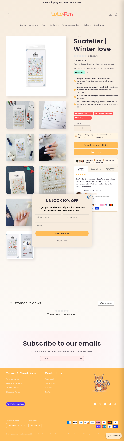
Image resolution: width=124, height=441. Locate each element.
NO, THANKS (62, 241)
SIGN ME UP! (62, 233)
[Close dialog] (89, 197)
